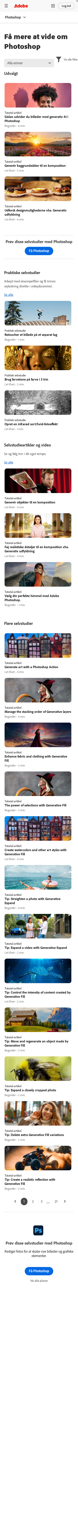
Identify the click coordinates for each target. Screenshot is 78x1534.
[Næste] (64, 1201)
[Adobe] (21, 5)
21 (56, 1201)
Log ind (66, 6)
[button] (53, 5)
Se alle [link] (8, 295)
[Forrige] (15, 1201)
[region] (38, 105)
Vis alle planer (39, 1281)
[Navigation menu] (6, 5)
